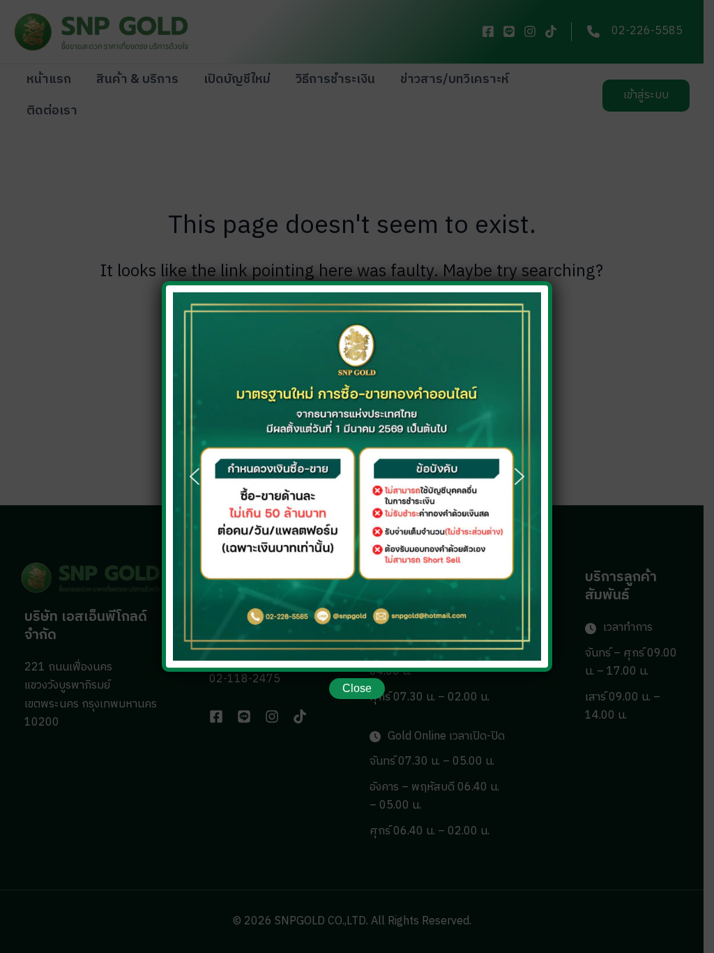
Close (357, 688)
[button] (194, 476)
